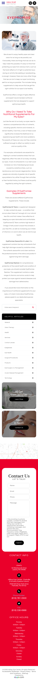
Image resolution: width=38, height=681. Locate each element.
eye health (8, 352)
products (8, 363)
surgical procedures (11, 357)
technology (8, 378)
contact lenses (10, 342)
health (7, 332)
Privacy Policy (25, 671)
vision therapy (9, 327)
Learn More (19, 399)
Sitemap (25, 673)
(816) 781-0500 (19, 598)
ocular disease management (14, 373)
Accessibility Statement (10, 671)
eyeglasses (8, 347)
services (7, 337)
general (7, 322)
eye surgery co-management (14, 368)
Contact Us (19, 427)
